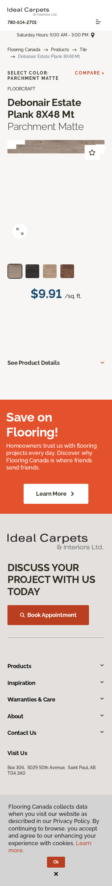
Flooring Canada (23, 49)
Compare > (90, 72)
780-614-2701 (22, 22)
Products (60, 49)
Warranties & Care (31, 699)
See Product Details (33, 362)
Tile (83, 49)
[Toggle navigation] (98, 22)
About (15, 716)
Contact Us (21, 733)
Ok (56, 862)
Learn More (51, 493)
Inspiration (21, 683)
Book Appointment (52, 615)
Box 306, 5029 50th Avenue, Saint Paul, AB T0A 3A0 (51, 770)
